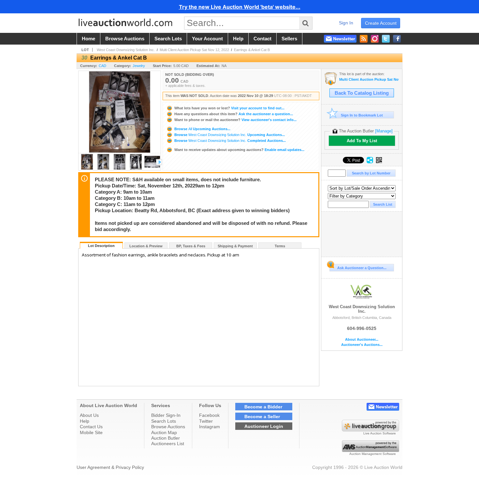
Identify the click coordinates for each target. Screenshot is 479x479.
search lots (168, 38)
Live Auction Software (379, 433)
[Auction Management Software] (370, 450)
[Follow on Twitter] (386, 39)
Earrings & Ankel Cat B (252, 50)
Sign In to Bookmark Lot (362, 115)
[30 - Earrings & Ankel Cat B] (87, 168)
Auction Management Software (372, 454)
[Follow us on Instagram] (375, 39)
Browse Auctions (168, 426)
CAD (102, 66)
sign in (346, 22)
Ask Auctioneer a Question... (361, 268)
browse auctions (124, 38)
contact (262, 38)
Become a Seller (262, 416)
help (238, 38)
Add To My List (362, 140)
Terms (280, 246)
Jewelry (139, 66)
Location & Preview (146, 246)
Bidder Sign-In (166, 415)
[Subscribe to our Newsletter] (340, 39)
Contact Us (91, 426)
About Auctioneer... (361, 339)
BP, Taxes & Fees (190, 246)
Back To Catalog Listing (362, 93)
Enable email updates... (239, 150)
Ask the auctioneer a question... (233, 114)
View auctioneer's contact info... (235, 120)
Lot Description (101, 246)
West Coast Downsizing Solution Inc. (126, 50)
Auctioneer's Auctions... (362, 345)
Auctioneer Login (263, 426)
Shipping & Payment (235, 246)
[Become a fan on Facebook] (397, 39)
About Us (89, 415)
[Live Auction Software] (370, 429)
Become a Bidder (263, 406)
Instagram (209, 426)
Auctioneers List (167, 443)
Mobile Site (91, 432)
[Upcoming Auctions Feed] (364, 39)
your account (207, 38)
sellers (289, 38)
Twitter (206, 421)
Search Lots (163, 421)
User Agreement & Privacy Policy (110, 467)
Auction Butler (165, 438)
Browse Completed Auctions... (229, 141)
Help (84, 421)
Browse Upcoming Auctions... (201, 129)
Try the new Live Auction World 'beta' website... (239, 7)
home (88, 38)
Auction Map (164, 432)
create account (381, 23)
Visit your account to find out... (229, 108)
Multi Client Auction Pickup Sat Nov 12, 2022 (194, 50)
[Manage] (384, 131)
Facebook (209, 415)
